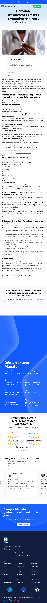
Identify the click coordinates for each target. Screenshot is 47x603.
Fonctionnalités (7, 563)
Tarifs (5, 566)
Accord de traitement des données (28, 599)
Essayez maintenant (23, 524)
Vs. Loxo (33, 574)
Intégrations (20, 563)
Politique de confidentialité (28, 597)
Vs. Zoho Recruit (34, 577)
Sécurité (19, 577)
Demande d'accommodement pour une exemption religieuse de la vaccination (21, 65)
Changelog (19, 579)
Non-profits (20, 582)
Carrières (6, 574)
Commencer (37, 6)
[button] (16, 6)
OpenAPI (19, 571)
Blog (5, 571)
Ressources (6, 569)
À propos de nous (8, 561)
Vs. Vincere (33, 571)
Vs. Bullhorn (33, 561)
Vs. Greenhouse (34, 566)
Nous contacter (20, 561)
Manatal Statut (20, 566)
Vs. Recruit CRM (34, 579)
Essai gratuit (6, 577)
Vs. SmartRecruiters (35, 582)
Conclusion (13, 68)
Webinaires (6, 579)
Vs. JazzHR (33, 569)
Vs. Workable (34, 563)
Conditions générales (15, 599)
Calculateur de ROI (8, 582)
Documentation (20, 569)
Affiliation (19, 574)
